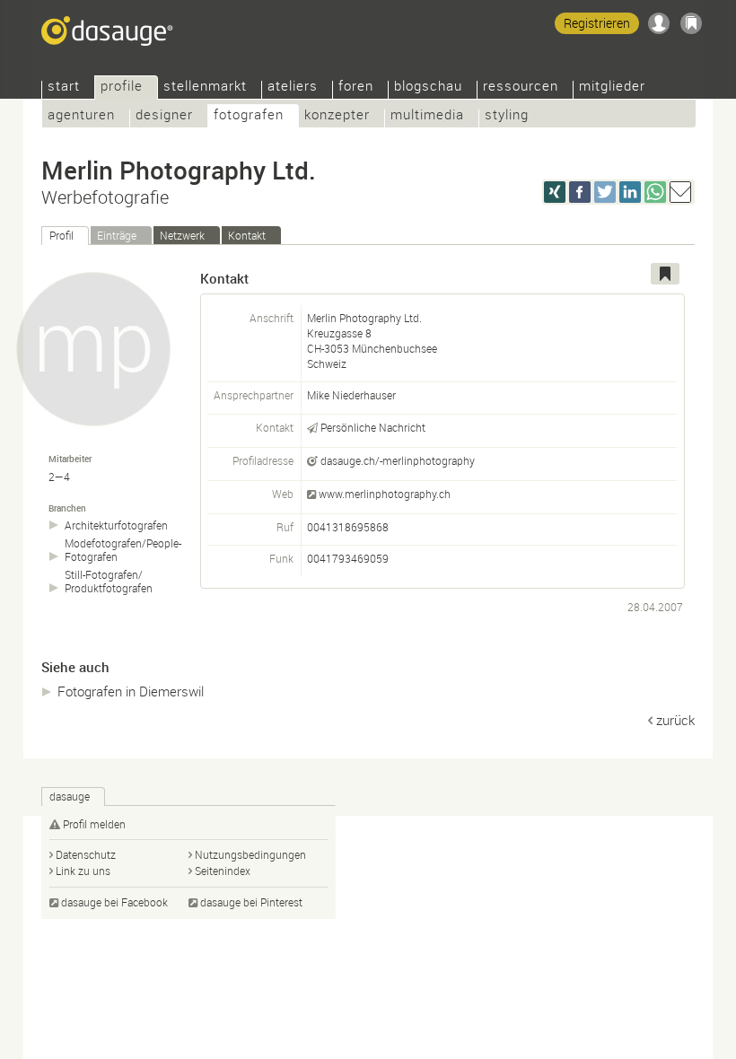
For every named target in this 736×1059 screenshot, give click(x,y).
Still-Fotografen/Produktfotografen (109, 581)
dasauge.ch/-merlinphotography (397, 460)
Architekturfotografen (116, 525)
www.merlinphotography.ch (385, 493)
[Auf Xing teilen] (554, 192)
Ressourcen (520, 87)
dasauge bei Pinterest (251, 902)
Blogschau (428, 87)
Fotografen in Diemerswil (130, 691)
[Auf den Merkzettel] (665, 273)
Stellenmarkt (205, 87)
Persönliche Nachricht (372, 427)
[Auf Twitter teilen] (605, 192)
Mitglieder (612, 87)
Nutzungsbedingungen (250, 854)
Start (64, 87)
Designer (164, 116)
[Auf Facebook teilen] (580, 192)
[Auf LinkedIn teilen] (630, 192)
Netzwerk (182, 235)
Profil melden (94, 824)
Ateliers (292, 87)
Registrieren (597, 22)
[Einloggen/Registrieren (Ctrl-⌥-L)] (659, 23)
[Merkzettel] (691, 23)
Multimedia (427, 116)
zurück (675, 720)
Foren (355, 87)
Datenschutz (86, 854)
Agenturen (81, 116)
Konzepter (337, 116)
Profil (61, 235)
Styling (507, 116)
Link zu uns (83, 870)
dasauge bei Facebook (114, 902)
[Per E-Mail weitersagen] (680, 192)
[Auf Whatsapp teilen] (655, 192)
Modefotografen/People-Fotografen (123, 550)
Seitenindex (222, 870)
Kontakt (247, 235)
